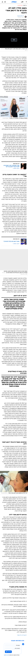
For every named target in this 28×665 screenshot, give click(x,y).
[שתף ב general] (2, 2)
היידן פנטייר (19, 635)
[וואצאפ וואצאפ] (5, 2)
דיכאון (25, 635)
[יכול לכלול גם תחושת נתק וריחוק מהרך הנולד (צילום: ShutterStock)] (14, 482)
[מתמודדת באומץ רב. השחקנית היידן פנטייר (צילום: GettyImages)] (14, 108)
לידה (23, 635)
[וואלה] (14, 2)
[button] (22, 1)
